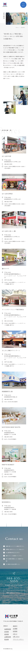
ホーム (17, 27)
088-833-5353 (14, 579)
